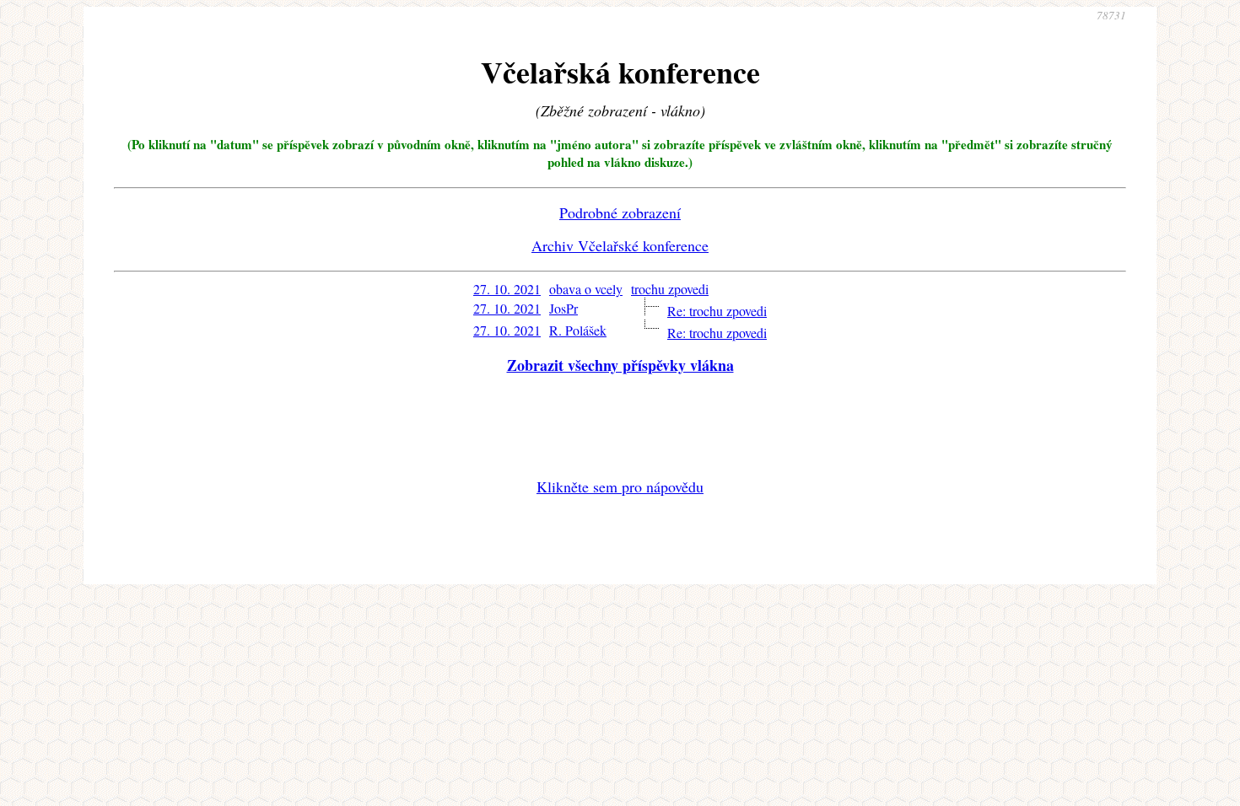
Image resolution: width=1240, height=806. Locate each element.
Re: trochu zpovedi (717, 311)
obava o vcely (586, 289)
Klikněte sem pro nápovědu (620, 486)
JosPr (563, 308)
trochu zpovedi (670, 289)
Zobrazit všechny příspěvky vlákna (620, 365)
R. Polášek (578, 330)
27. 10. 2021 (507, 289)
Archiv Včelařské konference (620, 245)
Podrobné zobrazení (620, 212)
